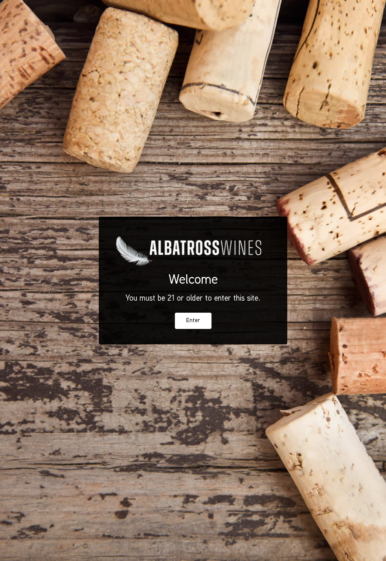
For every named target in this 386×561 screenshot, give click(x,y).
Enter (193, 321)
